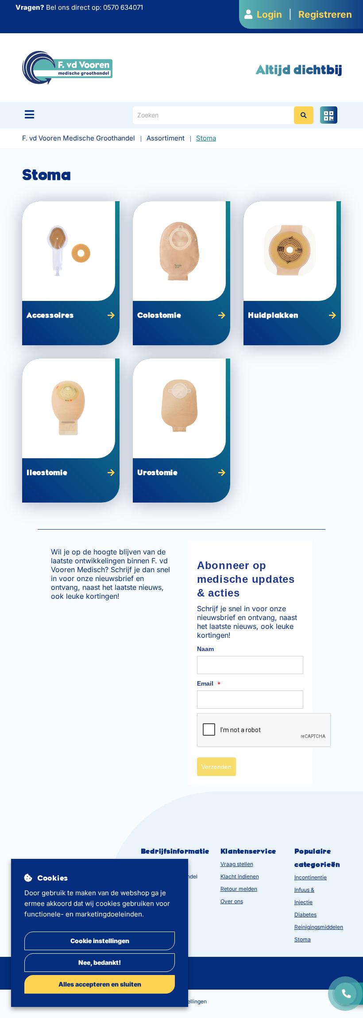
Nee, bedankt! (99, 962)
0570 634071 (123, 7)
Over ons (231, 901)
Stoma (302, 939)
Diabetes (305, 914)
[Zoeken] (303, 115)
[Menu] (29, 114)
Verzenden (216, 766)
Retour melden (238, 888)
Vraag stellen (236, 864)
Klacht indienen (239, 876)
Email (208, 684)
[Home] (67, 67)
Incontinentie (310, 877)
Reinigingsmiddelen (318, 927)
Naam (205, 648)
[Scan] (328, 115)
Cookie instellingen (99, 940)
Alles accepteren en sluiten (99, 984)
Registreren (325, 14)
